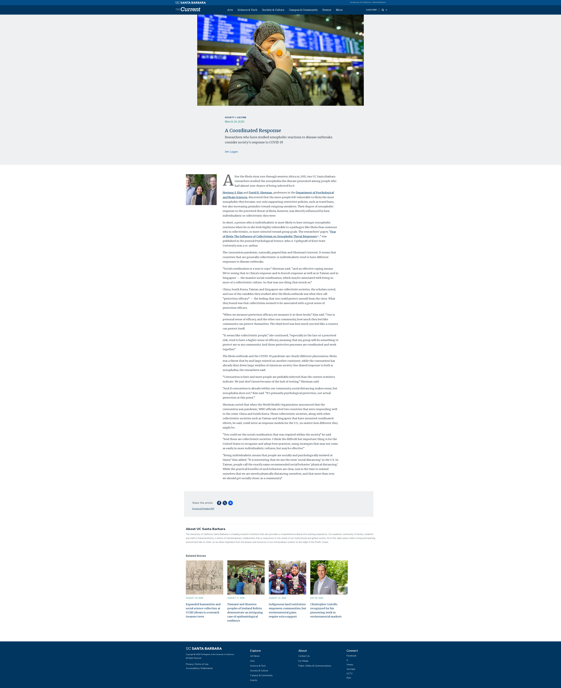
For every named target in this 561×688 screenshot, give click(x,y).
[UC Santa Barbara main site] (190, 2)
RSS (349, 678)
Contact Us (304, 656)
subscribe (371, 9)
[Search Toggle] (384, 10)
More (339, 9)
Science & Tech (247, 9)
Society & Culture (273, 9)
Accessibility (192, 668)
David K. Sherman (260, 192)
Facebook (351, 655)
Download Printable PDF (203, 508)
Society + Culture (235, 117)
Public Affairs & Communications (314, 665)
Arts (230, 9)
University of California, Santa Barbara (368, 2)
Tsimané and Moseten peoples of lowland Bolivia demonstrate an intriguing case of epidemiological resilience (245, 612)
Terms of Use (201, 664)
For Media (303, 661)
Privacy (189, 664)
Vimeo (350, 664)
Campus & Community (303, 9)
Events (326, 9)
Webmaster (207, 668)
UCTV (350, 673)
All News (255, 656)
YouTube (351, 669)
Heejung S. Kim (233, 192)
